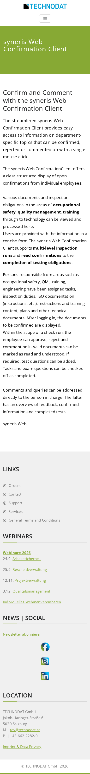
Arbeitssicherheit (26, 558)
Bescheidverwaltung (30, 569)
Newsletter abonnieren (22, 634)
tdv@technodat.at (25, 729)
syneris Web (14, 423)
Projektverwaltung (30, 580)
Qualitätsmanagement (31, 591)
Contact (15, 494)
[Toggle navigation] (45, 18)
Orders (14, 485)
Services (16, 511)
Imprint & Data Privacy (22, 746)
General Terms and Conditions (34, 520)
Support (15, 502)
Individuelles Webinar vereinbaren (32, 602)
